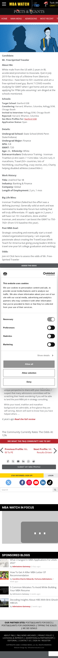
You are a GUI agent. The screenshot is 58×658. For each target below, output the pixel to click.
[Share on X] (13, 461)
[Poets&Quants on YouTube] (36, 482)
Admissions (31, 18)
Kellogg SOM (49, 106)
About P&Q (9, 635)
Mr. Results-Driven (43, 451)
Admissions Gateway (21, 566)
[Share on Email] (18, 461)
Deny (29, 382)
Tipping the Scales (47, 625)
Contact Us (25, 640)
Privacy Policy (45, 635)
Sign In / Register (41, 640)
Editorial (12, 640)
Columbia (37, 106)
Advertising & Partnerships (40, 638)
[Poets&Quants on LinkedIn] (43, 482)
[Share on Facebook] (8, 461)
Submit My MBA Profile (29, 467)
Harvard (19, 106)
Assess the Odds (29, 265)
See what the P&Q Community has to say (29, 441)
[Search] (55, 489)
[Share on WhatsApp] (28, 461)
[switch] (51, 328)
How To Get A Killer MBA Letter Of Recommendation (28, 574)
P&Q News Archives (26, 635)
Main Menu (16, 18)
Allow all (29, 364)
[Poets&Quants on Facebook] (22, 482)
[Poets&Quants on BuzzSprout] (15, 482)
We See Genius (30, 628)
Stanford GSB (23, 103)
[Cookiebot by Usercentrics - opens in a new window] (43, 274)
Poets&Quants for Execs (39, 622)
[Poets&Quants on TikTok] (50, 482)
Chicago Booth (9, 109)
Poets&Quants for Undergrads (18, 625)
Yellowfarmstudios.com (36, 647)
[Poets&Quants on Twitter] (8, 482)
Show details (43, 355)
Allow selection (29, 373)
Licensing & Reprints (13, 638)
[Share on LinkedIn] (23, 461)
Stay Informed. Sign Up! (21, 475)
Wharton (28, 106)
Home (4, 18)
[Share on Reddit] (33, 461)
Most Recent (46, 18)
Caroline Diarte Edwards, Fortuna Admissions (32, 579)
